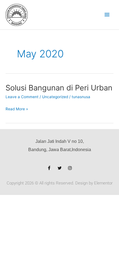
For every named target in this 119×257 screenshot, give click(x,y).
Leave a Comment (22, 97)
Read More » (17, 109)
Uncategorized (55, 97)
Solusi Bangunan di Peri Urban (59, 87)
